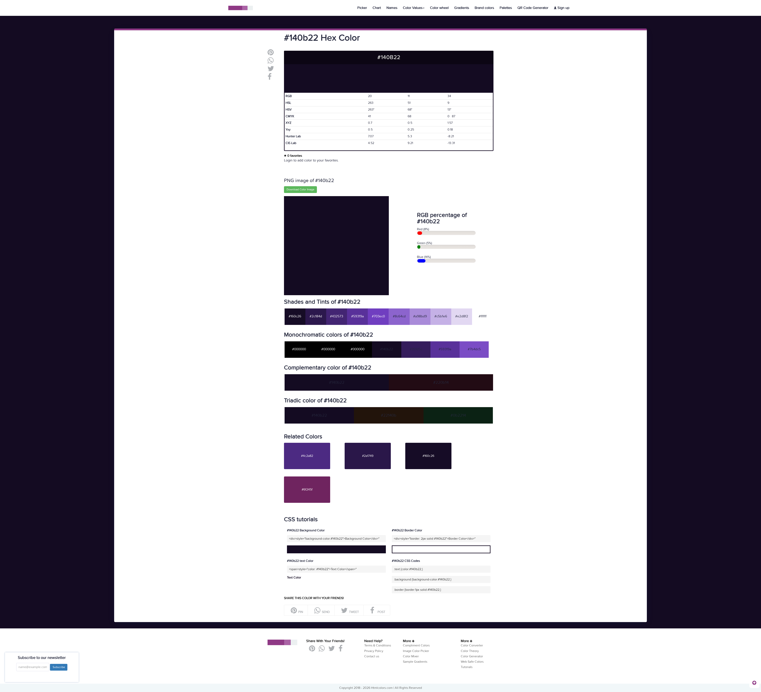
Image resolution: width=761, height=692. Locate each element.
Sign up (562, 8)
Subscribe (59, 667)
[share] (271, 62)
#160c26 (295, 316)
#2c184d (316, 316)
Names (391, 8)
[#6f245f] (314, 478)
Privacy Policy (373, 651)
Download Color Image (300, 189)
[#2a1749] (374, 444)
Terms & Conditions (377, 645)
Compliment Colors (416, 645)
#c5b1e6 (440, 316)
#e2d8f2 (461, 316)
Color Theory (470, 651)
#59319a (357, 316)
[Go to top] (754, 682)
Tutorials (466, 667)
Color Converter (472, 645)
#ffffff (483, 316)
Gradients (461, 8)
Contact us (371, 656)
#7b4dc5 (474, 349)
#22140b (388, 415)
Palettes (506, 8)
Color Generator (472, 656)
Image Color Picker (416, 651)
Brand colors (484, 8)
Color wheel (439, 8)
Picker (362, 8)
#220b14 (441, 382)
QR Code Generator (532, 8)
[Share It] (270, 78)
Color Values (413, 8)
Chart (377, 8)
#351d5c (416, 349)
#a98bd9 (420, 316)
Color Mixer (411, 656)
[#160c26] (435, 444)
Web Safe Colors (472, 662)
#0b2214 (458, 415)
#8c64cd (399, 316)
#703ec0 (378, 316)
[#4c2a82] (314, 444)
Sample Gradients (415, 662)
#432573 (336, 316)
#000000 (299, 349)
